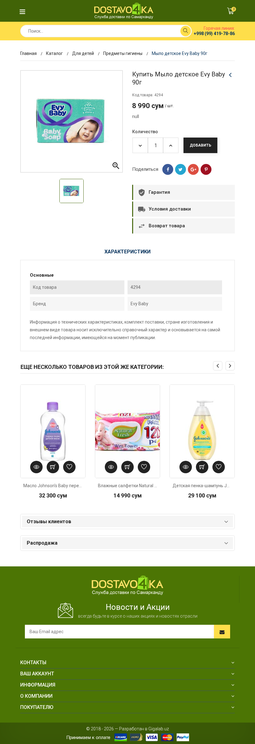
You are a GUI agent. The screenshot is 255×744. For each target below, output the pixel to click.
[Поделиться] (167, 169)
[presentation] (217, 365)
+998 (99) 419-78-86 (214, 33)
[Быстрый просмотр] (36, 467)
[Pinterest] (206, 169)
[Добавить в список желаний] (69, 467)
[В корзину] (53, 467)
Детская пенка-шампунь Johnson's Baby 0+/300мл (202, 485)
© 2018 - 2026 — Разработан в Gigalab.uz (127, 728)
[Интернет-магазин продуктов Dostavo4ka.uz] (123, 11)
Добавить (200, 145)
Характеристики (127, 252)
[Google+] (193, 169)
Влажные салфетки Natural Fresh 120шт (127, 485)
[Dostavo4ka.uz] (127, 585)
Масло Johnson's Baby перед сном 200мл (52, 485)
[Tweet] (180, 169)
